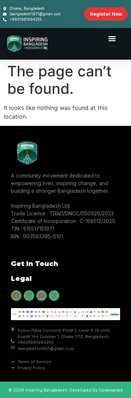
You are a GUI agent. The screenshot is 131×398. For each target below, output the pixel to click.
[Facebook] (16, 295)
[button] (112, 38)
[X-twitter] (54, 295)
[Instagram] (29, 295)
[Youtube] (41, 295)
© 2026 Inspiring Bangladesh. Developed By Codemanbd (65, 390)
